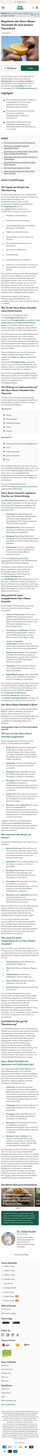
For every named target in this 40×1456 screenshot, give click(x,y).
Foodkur (7, 571)
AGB (3, 1396)
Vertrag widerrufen (8, 1404)
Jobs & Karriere (7, 1369)
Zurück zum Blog (21, 1254)
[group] (17, 1197)
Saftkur (6, 301)
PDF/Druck (11, 68)
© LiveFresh (20, 1442)
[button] (3, 7)
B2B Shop (5, 1381)
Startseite (5, 1365)
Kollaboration (6, 1373)
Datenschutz (6, 1392)
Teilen (31, 68)
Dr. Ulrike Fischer (26, 1231)
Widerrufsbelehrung (8, 1400)
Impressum (5, 1389)
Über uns (4, 1377)
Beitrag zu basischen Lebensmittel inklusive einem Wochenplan (19, 487)
